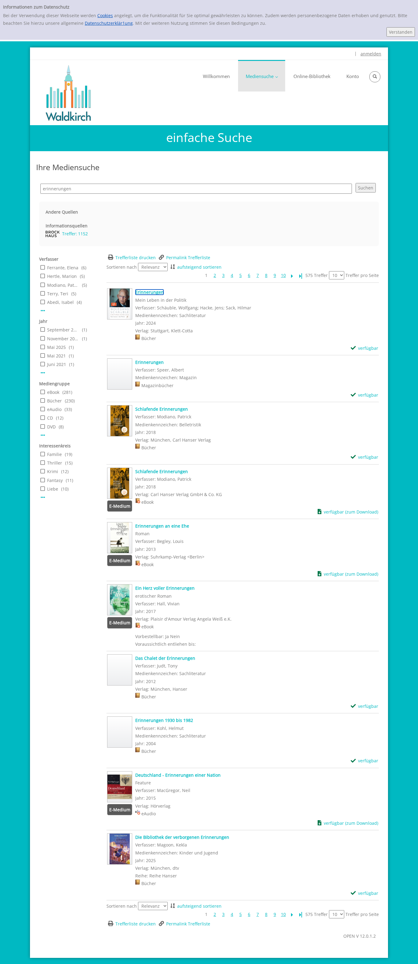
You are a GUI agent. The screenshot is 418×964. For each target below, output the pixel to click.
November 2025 (63, 339)
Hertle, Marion (62, 276)
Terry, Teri (57, 294)
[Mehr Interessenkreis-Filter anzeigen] (43, 497)
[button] (374, 76)
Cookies (105, 15)
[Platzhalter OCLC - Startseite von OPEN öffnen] (68, 93)
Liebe (52, 489)
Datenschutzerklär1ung (109, 23)
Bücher (54, 401)
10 (283, 275)
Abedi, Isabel (60, 302)
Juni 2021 (56, 364)
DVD (51, 427)
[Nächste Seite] (292, 275)
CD (50, 418)
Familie (54, 454)
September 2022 (63, 330)
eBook (53, 392)
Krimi (52, 471)
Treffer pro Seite (362, 275)
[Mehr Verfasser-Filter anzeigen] (43, 310)
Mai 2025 (56, 347)
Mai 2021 (56, 356)
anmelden (370, 54)
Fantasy (55, 480)
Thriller (54, 463)
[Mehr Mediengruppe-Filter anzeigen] (43, 435)
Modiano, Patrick (63, 285)
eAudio (54, 409)
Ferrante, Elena (62, 268)
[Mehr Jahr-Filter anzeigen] (43, 372)
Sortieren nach (121, 267)
